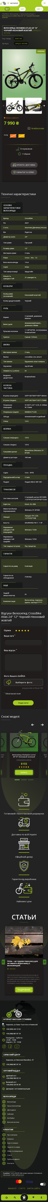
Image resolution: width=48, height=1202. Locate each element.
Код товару (6, 38)
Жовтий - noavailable (21, 136)
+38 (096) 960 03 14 (13, 1078)
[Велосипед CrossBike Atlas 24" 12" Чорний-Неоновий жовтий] (24, 75)
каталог (14, 3)
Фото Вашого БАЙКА (14, 676)
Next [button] (44, 106)
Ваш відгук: (10, 650)
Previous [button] (4, 106)
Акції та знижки (12, 1143)
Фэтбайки (10, 1118)
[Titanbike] (3, 3)
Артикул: (5, 43)
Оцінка (7, 630)
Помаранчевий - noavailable (13, 136)
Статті (9, 1155)
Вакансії (12, 1188)
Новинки (10, 1139)
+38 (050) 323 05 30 (13, 1085)
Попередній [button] (4, 75)
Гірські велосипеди (14, 1106)
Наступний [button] (44, 75)
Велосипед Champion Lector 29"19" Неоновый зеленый (24, 756)
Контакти (10, 1163)
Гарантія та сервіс (13, 1147)
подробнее (24, 989)
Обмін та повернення (15, 1151)
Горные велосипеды (24, 760)
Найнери (10, 1114)
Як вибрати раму (37, 128)
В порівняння (26, 149)
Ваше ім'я (9, 636)
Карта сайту (33, 1188)
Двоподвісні (11, 1110)
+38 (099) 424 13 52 (13, 1029)
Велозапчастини (13, 1122)
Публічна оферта (13, 1159)
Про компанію (12, 1135)
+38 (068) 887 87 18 (13, 1034)
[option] (24, 755)
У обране (26, 154)
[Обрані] (33, 1197)
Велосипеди (11, 1102)
